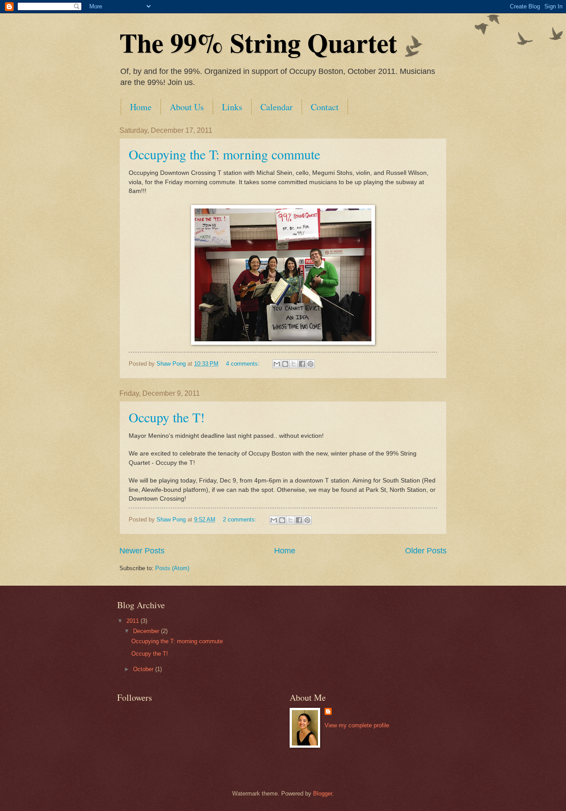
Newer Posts (141, 550)
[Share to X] (293, 363)
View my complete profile (357, 725)
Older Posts (426, 550)
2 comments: (240, 519)
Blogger (322, 793)
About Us (187, 107)
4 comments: (243, 363)
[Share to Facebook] (302, 363)
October (144, 669)
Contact (325, 107)
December (147, 631)
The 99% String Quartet (258, 42)
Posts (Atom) (172, 568)
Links (232, 107)
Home (141, 107)
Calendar (276, 107)
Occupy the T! (167, 417)
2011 (133, 621)
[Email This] (276, 363)
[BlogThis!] (285, 363)
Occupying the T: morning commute (224, 154)
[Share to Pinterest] (310, 363)
